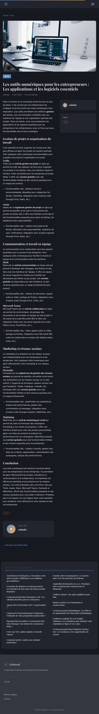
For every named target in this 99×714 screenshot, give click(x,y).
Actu (12, 15)
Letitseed (14, 664)
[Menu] (92, 4)
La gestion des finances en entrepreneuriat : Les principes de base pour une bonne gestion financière (26, 589)
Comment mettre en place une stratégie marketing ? (23, 641)
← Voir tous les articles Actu (15, 545)
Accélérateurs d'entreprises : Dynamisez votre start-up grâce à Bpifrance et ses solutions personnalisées (26, 578)
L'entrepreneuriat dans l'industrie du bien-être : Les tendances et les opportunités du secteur (71, 632)
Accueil (5, 15)
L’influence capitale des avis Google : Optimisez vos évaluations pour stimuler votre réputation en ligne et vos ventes (72, 621)
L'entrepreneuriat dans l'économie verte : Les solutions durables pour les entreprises (26, 598)
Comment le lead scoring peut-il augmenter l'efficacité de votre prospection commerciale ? (26, 614)
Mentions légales (10, 695)
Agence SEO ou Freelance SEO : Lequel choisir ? (26, 606)
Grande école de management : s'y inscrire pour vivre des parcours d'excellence (71, 576)
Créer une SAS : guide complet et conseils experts (24, 633)
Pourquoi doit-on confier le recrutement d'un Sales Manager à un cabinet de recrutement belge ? (26, 624)
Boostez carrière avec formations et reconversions (68, 603)
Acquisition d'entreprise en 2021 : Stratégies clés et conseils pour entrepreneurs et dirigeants (71, 586)
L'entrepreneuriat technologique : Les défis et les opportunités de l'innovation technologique (72, 611)
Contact (7, 699)
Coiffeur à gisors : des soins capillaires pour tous (71, 595)
